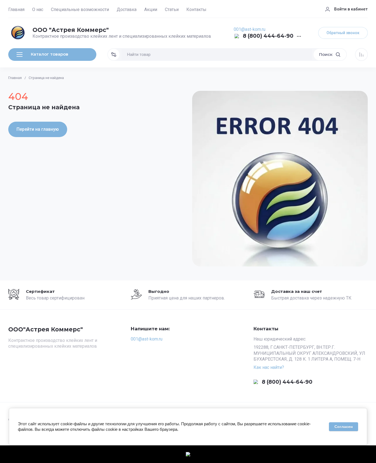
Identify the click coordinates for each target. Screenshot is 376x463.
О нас (37, 9)
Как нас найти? (269, 367)
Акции (150, 9)
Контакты (196, 9)
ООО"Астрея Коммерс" (45, 329)
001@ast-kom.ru (249, 29)
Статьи (172, 9)
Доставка (127, 9)
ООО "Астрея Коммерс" (70, 29)
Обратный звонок (342, 33)
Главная (16, 9)
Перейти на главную (38, 129)
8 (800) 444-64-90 (268, 36)
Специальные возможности (80, 9)
